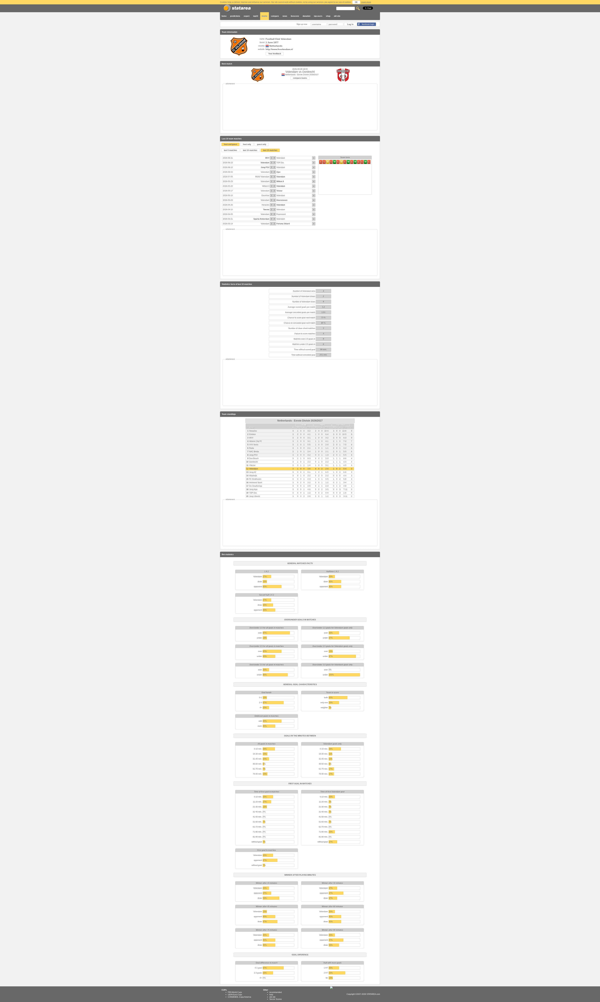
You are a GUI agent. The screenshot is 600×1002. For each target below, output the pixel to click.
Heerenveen (281, 200)
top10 (255, 16)
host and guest (230, 144)
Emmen (252, 434)
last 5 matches (230, 150)
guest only (261, 144)
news (284, 16)
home (224, 16)
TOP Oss (280, 163)
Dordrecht (253, 462)
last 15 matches (270, 150)
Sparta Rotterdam (261, 219)
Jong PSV (265, 167)
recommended (275, 992)
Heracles (265, 205)
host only (247, 144)
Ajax (278, 172)
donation (306, 16)
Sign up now (302, 24)
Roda (251, 448)
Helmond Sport (255, 482)
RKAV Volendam (262, 177)
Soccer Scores (275, 999)
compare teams (300, 78)
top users (318, 16)
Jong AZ (252, 472)
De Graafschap (255, 486)
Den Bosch (254, 458)
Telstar (279, 191)
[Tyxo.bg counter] (338, 994)
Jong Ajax (253, 489)
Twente (266, 210)
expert (247, 16)
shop (328, 16)
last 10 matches (250, 150)
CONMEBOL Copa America (239, 997)
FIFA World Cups (235, 992)
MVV (267, 158)
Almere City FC (255, 441)
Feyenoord (281, 214)
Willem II (280, 181)
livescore (295, 16)
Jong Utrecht (254, 496)
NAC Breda (254, 451)
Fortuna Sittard (283, 224)
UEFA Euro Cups (235, 995)
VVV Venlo (253, 445)
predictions (235, 16)
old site (337, 16)
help (271, 995)
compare (275, 16)
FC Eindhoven (255, 479)
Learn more (366, 2)
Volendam (280, 158)
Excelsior (265, 195)
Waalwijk (253, 476)
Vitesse (252, 465)
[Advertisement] (300, 107)
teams (264, 16)
